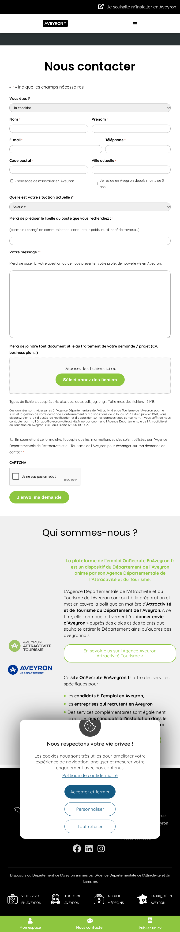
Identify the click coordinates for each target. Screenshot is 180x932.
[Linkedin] (89, 848)
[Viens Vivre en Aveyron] (13, 899)
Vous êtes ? (19, 98)
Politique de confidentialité (90, 775)
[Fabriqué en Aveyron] (142, 899)
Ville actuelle (104, 160)
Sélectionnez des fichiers (90, 379)
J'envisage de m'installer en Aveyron (44, 181)
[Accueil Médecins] (99, 899)
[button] (135, 23)
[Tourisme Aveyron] (56, 899)
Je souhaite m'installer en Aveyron (141, 6)
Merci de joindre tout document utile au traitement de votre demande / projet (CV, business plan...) (83, 349)
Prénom (100, 119)
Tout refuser (90, 826)
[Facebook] (77, 848)
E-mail (15, 139)
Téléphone (115, 139)
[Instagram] (101, 848)
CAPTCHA (17, 462)
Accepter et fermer (90, 792)
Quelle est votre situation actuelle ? (42, 197)
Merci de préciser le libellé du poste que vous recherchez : (61, 218)
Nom (14, 119)
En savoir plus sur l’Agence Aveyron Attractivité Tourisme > (120, 653)
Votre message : (25, 252)
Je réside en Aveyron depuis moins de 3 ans (132, 183)
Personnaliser (90, 809)
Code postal (21, 160)
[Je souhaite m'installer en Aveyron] (101, 6)
